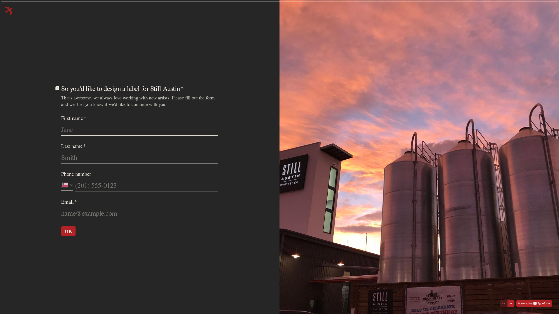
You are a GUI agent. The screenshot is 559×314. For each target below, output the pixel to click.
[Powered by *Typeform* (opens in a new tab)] (534, 303)
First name (73, 117)
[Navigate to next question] (510, 303)
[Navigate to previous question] (503, 303)
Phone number (76, 173)
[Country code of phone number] (67, 185)
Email (69, 201)
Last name (73, 145)
